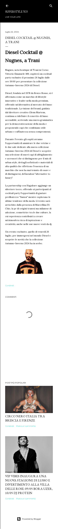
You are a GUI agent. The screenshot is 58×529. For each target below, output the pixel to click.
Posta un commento (26, 426)
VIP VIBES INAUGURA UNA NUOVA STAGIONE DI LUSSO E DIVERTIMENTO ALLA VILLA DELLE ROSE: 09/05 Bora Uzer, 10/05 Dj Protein (29, 484)
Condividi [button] (9, 285)
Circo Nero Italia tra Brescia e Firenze (25, 418)
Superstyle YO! (16, 11)
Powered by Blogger (31, 519)
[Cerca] (51, 5)
